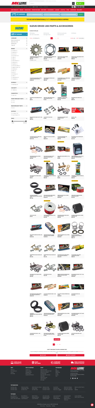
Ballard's (79, 9)
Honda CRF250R (67, 396)
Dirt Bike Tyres (24, 389)
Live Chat (43, 355)
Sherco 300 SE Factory (79, 397)
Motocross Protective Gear (46, 371)
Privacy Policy (48, 405)
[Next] (58, 38)
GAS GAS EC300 (46, 396)
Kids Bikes (43, 376)
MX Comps (26, 6)
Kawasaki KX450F (46, 397)
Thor (56, 376)
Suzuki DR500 (18, 23)
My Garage (13, 373)
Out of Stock (16, 115)
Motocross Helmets (45, 372)
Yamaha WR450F (56, 398)
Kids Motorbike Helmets (45, 374)
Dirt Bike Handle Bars (68, 389)
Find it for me (80, 351)
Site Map (53, 405)
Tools (13, 45)
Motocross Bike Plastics (79, 387)
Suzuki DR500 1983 (25, 23)
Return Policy (28, 373)
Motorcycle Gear (44, 377)
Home (12, 6)
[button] (92, 404)
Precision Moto (16, 65)
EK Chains (15, 55)
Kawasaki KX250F (35, 397)
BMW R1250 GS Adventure (67, 399)
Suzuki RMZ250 (24, 398)
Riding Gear (28, 9)
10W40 (14, 90)
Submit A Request (71, 355)
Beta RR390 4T (24, 396)
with (47, 19)
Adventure (73, 9)
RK (13, 72)
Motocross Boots (24, 387)
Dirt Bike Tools (35, 389)
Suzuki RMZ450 (35, 398)
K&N (14, 59)
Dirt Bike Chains (14, 389)
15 (13, 102)
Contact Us (28, 369)
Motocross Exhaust (68, 387)
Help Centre (35, 6)
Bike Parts (43, 9)
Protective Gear (36, 9)
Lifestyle (63, 9)
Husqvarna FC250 (14, 397)
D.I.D (14, 54)
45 (13, 107)
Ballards (14, 52)
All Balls (14, 50)
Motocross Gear (44, 369)
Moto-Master (15, 60)
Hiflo (14, 57)
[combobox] (35, 14)
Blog (22, 6)
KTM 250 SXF (56, 397)
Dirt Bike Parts (43, 373)
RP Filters (15, 74)
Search (81, 14)
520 (14, 95)
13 (13, 100)
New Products (14, 9)
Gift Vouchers (17, 6)
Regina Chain (16, 67)
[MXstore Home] (77, 368)
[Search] (73, 3)
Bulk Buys (15, 84)
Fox (56, 369)
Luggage (57, 9)
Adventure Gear (46, 387)
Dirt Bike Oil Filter (46, 389)
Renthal (14, 69)
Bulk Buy (13, 43)
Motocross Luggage (57, 389)
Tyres (67, 9)
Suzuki (13, 23)
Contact (30, 6)
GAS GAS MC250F (57, 396)
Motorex (14, 62)
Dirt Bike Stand (14, 388)
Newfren (15, 64)
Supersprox (15, 77)
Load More (57, 339)
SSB (13, 75)
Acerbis (57, 374)
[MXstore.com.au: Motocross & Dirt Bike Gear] (19, 3)
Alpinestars (58, 372)
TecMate (14, 79)
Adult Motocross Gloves (37, 387)
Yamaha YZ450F (46, 398)
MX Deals (41, 6)
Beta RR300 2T (14, 396)
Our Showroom (14, 371)
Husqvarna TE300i (25, 397)
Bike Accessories (15, 40)
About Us (12, 369)
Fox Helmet (55, 387)
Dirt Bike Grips (14, 387)
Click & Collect (28, 371)
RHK (14, 70)
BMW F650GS (35, 396)
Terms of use (42, 405)
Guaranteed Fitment (30, 374)
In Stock (15, 113)
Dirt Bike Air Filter (46, 388)
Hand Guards (34, 388)
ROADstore (46, 6)
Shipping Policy (29, 372)
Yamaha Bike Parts (25, 388)
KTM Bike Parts (56, 388)
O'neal (57, 373)
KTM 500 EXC (66, 397)
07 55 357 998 (80, 7)
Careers (12, 372)
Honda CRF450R (78, 396)
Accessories (51, 9)
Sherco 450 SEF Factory (15, 398)
